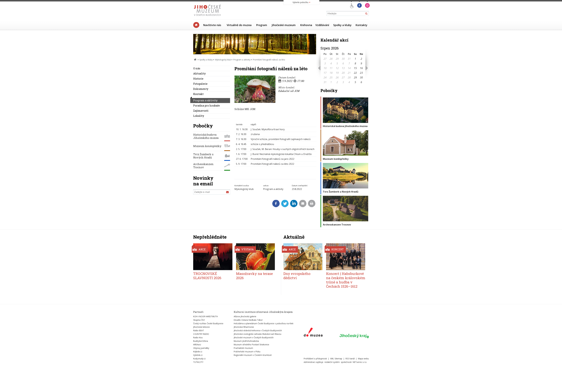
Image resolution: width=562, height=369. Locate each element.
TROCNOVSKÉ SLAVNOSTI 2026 (207, 275)
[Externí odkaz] (313, 332)
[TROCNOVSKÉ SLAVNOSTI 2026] (212, 256)
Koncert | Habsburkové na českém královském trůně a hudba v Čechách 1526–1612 (345, 280)
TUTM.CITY (198, 362)
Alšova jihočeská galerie (245, 316)
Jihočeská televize (201, 327)
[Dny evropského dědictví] (302, 256)
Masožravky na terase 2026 (254, 275)
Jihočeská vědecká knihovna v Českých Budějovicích (258, 330)
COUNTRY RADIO (201, 334)
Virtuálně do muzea (239, 25)
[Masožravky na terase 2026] (255, 256)
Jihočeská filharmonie (244, 327)
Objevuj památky (201, 348)
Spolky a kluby (342, 25)
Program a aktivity (241, 59)
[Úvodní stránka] (208, 16)
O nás (196, 68)
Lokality (198, 115)
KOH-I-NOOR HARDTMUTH (205, 316)
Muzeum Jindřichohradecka (246, 341)
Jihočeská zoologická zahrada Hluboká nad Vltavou (257, 334)
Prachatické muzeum (243, 348)
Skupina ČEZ (199, 320)
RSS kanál (350, 358)
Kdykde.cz (197, 351)
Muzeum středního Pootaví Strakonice (251, 344)
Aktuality (199, 73)
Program (261, 25)
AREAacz (197, 344)
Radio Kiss (198, 337)
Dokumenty (200, 89)
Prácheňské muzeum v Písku (247, 351)
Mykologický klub (223, 59)
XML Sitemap (336, 358)
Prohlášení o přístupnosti (315, 358)
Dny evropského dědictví (296, 275)
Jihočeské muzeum (284, 25)
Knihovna (306, 25)
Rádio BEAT (198, 330)
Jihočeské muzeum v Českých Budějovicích (254, 337)
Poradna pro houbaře (206, 105)
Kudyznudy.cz (199, 358)
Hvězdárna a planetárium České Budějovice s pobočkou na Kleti (263, 323)
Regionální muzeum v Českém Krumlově (253, 355)
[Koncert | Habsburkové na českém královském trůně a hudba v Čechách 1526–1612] (345, 256)
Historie (198, 78)
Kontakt (198, 94)
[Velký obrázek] (254, 89)
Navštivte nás (212, 25)
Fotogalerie (200, 83)
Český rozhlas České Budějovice (208, 323)
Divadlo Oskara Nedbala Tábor (248, 320)
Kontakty (361, 25)
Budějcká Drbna (200, 341)
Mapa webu (363, 358)
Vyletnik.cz (198, 355)
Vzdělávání (322, 25)
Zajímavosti (200, 110)
